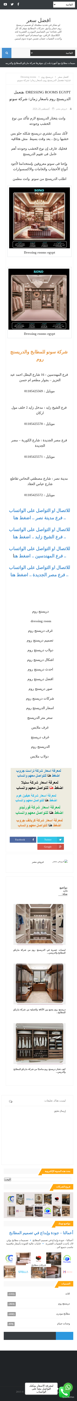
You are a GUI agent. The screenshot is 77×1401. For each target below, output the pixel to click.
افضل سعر (38, 20)
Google (48, 846)
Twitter (47, 839)
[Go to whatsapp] (68, 1387)
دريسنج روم (64, 1303)
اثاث (67, 1293)
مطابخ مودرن (63, 1313)
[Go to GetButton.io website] (68, 1397)
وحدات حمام (63, 1323)
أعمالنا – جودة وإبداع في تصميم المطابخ (41, 1233)
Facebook (20, 839)
